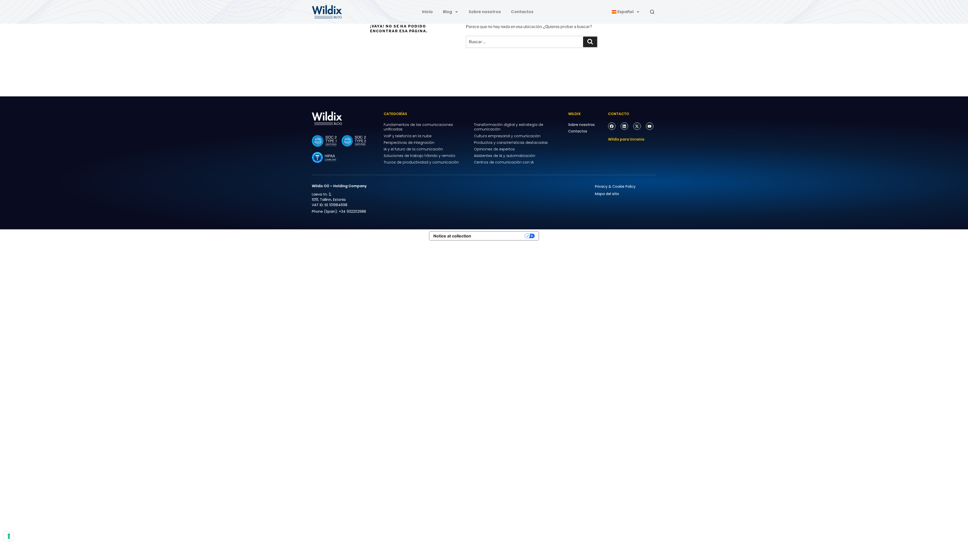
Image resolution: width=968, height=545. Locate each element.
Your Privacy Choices (500, 235)
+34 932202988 (352, 211)
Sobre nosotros (485, 12)
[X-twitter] (637, 126)
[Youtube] (649, 126)
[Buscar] (590, 42)
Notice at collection (452, 235)
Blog (447, 12)
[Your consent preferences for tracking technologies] (9, 536)
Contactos (522, 12)
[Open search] (652, 11)
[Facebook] (612, 126)
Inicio (427, 12)
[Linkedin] (624, 126)
